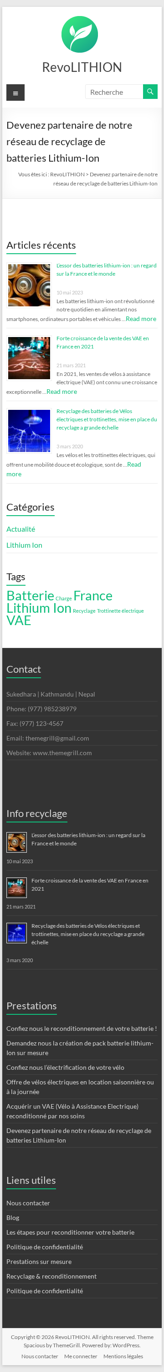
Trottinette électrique (120, 611)
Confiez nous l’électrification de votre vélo (65, 1067)
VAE (18, 620)
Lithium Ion (24, 544)
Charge (64, 598)
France (93, 595)
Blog (12, 1217)
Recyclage (84, 611)
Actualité (20, 528)
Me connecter (80, 1356)
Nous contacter (28, 1203)
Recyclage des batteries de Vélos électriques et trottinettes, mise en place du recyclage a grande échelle (106, 419)
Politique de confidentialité (44, 1247)
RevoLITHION (82, 67)
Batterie (30, 595)
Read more (141, 318)
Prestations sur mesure (39, 1261)
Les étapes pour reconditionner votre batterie (70, 1232)
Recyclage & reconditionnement (51, 1276)
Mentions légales (123, 1356)
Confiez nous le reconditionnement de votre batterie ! (81, 1028)
